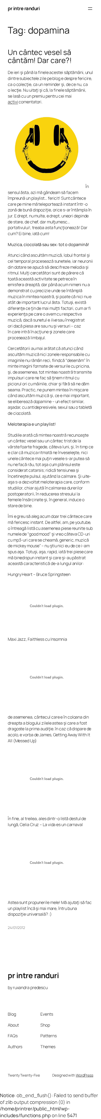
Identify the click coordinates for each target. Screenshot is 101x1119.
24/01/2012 (16, 927)
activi (13, 102)
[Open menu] (90, 8)
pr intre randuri (24, 8)
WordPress (84, 1075)
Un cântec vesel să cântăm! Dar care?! (40, 56)
